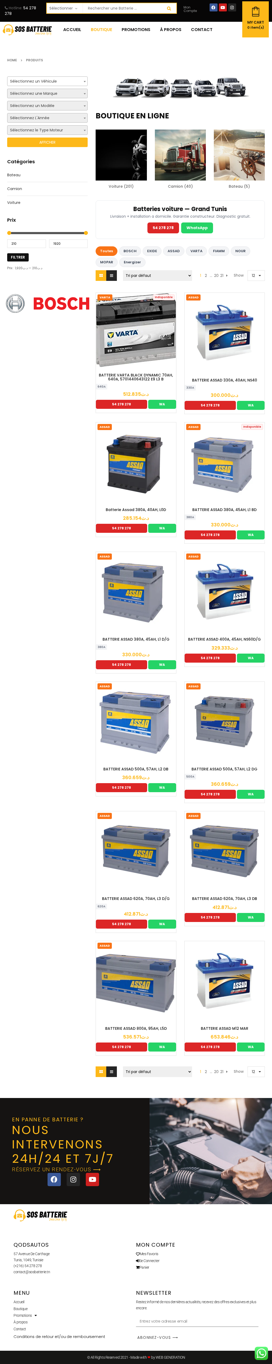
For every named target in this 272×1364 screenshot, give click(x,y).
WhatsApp (197, 227)
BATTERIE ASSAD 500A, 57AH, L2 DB (135, 769)
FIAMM (219, 251)
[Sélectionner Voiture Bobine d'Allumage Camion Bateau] (65, 8)
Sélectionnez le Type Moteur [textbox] (36, 130)
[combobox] (47, 81)
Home (12, 60)
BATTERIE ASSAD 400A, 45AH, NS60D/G (224, 639)
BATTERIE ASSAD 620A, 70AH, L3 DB (224, 899)
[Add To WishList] (136, 368)
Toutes (106, 251)
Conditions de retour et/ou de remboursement (59, 1336)
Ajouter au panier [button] (208, 369)
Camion (14, 188)
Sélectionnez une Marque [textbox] (33, 93)
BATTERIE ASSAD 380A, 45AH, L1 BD (224, 510)
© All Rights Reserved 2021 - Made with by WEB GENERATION (136, 1357)
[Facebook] (214, 7)
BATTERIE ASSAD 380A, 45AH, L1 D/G (136, 639)
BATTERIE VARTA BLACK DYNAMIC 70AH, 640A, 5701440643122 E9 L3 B (136, 377)
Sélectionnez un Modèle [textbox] (32, 105)
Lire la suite (120, 368)
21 (221, 275)
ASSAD (174, 251)
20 (216, 275)
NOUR (240, 251)
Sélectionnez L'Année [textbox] (29, 118)
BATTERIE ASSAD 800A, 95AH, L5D (136, 1029)
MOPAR (106, 262)
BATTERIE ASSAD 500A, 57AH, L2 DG (224, 769)
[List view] (111, 275)
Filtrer (18, 257)
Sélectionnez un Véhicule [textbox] (33, 81)
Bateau (13, 175)
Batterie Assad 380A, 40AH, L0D (136, 510)
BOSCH (130, 251)
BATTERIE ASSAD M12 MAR (224, 1029)
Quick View (152, 368)
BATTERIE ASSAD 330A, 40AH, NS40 (224, 380)
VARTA (196, 251)
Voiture (13, 202)
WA (162, 404)
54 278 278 (163, 227)
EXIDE (152, 251)
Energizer (132, 262)
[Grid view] (101, 275)
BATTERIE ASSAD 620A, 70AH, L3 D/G (136, 899)
